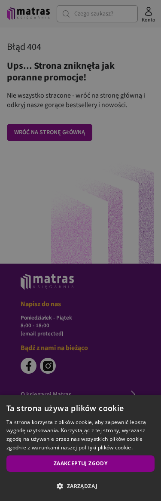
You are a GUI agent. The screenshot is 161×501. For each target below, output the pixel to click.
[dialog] (80, 448)
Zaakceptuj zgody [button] (80, 463)
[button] (80, 486)
